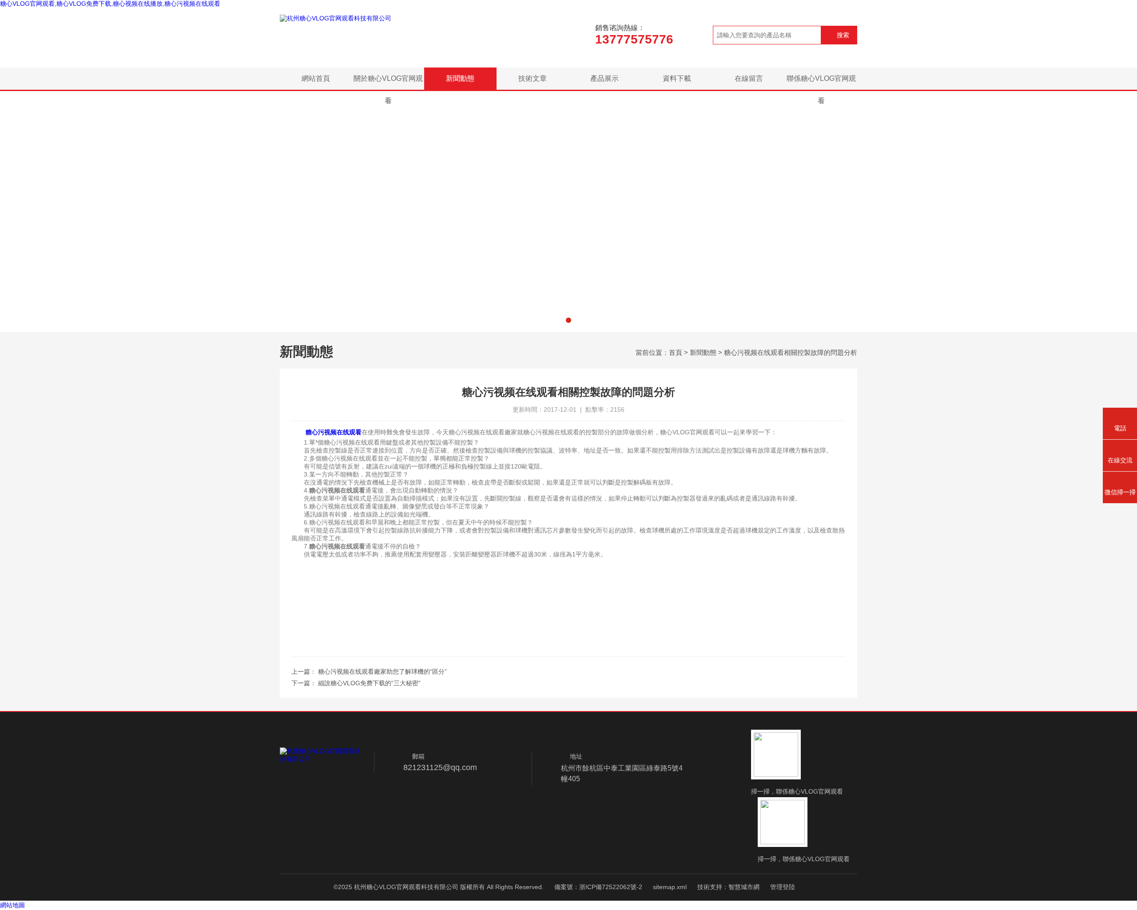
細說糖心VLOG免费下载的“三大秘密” (369, 683)
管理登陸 (782, 886)
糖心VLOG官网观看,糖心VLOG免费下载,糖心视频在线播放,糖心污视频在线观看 (110, 3)
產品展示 (604, 78)
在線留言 (749, 78)
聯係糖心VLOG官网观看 (821, 82)
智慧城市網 (743, 886)
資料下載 (677, 78)
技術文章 (532, 78)
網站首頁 (316, 78)
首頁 (675, 352)
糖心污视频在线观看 (334, 432)
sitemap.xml (670, 886)
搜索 (843, 35)
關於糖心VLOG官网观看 (388, 82)
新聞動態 (460, 78)
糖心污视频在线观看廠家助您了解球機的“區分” (382, 671)
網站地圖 (12, 905)
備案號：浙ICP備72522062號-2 (598, 886)
